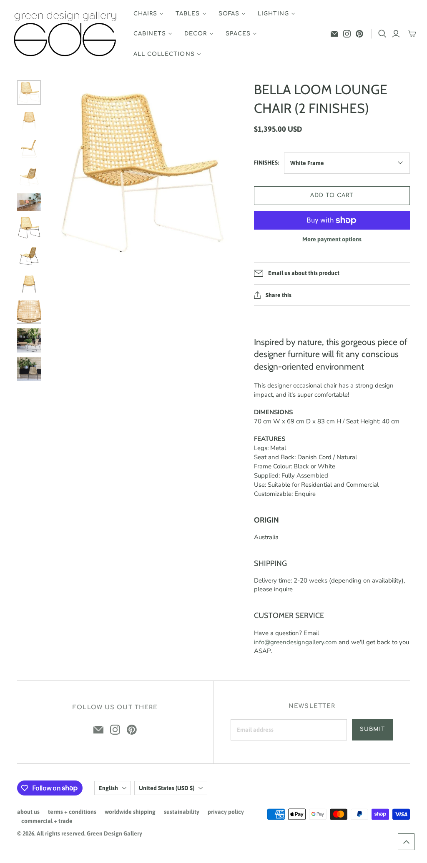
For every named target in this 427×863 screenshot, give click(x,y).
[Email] (334, 34)
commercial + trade (47, 821)
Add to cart (332, 195)
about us (28, 811)
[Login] (396, 33)
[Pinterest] (359, 34)
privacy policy (226, 811)
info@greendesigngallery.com (295, 642)
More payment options (332, 239)
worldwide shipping (130, 811)
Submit (372, 729)
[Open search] (382, 34)
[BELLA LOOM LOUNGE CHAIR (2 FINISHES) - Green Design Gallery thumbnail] (29, 92)
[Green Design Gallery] (66, 34)
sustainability (181, 811)
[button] (406, 842)
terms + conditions (72, 811)
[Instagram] (347, 34)
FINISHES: (266, 162)
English (108, 788)
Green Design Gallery (114, 833)
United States (166, 788)
